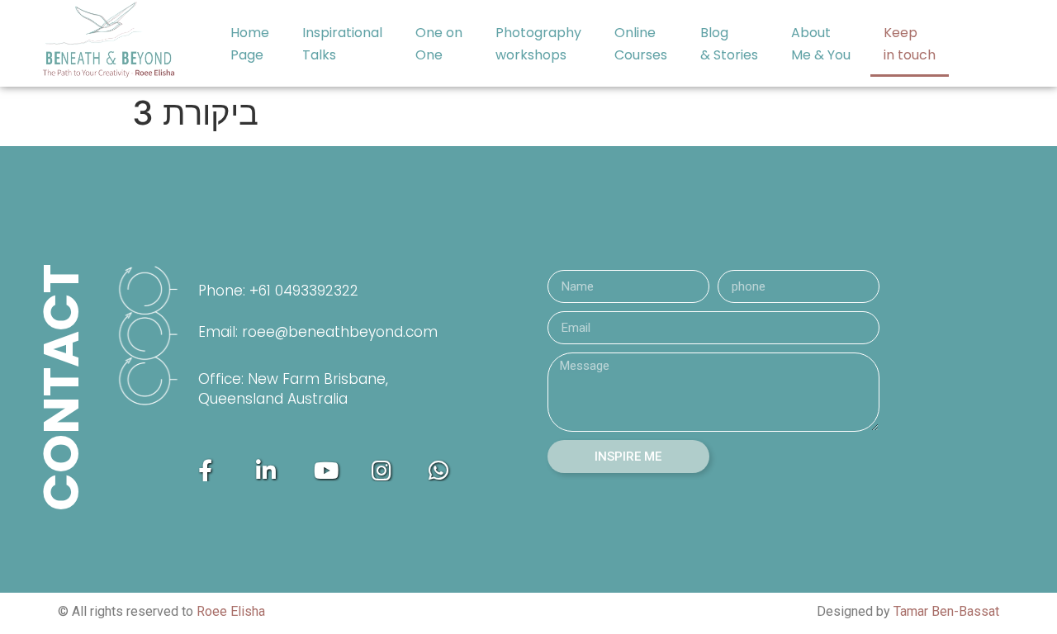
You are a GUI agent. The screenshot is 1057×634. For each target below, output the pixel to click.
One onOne (438, 43)
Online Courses (640, 43)
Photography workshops (538, 43)
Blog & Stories (729, 43)
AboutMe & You (821, 43)
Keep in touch (910, 43)
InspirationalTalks (342, 43)
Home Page (249, 43)
